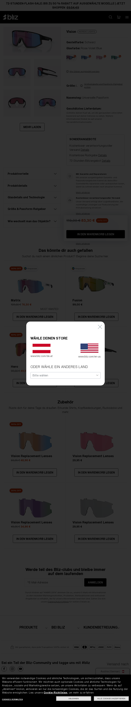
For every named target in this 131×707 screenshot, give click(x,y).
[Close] (100, 327)
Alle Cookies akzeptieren (111, 698)
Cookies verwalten (12, 699)
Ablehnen (74, 698)
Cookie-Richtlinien (55, 692)
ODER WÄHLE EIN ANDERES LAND (59, 367)
